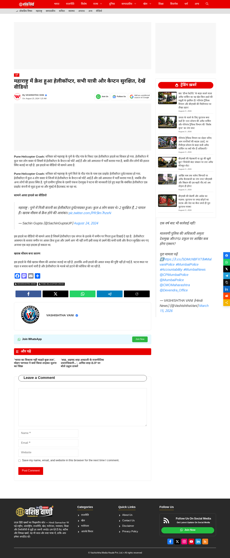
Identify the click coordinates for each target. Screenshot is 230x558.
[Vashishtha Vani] (26, 4)
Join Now (140, 339)
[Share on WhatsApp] (226, 262)
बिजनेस (174, 4)
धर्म (186, 4)
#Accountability (171, 270)
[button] (207, 4)
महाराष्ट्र (39, 11)
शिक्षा (160, 4)
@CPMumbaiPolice (174, 275)
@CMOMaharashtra (175, 285)
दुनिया (112, 4)
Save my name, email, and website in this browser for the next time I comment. (70, 460)
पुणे (16, 75)
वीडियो (99, 11)
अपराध (81, 11)
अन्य (197, 4)
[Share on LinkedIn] (226, 289)
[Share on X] (226, 269)
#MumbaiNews (194, 270)
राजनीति (70, 4)
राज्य (95, 4)
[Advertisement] (82, 45)
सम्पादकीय (127, 4)
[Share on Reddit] (226, 296)
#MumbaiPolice (187, 265)
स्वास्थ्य (72, 11)
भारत (56, 4)
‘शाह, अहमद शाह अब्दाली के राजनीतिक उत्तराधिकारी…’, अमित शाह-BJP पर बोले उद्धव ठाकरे (82, 363)
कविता (62, 11)
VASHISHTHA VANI (35, 95)
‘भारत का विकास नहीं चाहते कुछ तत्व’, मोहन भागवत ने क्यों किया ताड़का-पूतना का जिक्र (35, 363)
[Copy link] (226, 282)
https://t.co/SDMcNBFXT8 (184, 259)
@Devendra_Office (174, 290)
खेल (145, 4)
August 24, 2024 (86, 223)
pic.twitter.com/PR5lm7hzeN (90, 213)
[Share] (226, 302)
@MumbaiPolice (172, 280)
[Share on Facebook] (226, 255)
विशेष (84, 4)
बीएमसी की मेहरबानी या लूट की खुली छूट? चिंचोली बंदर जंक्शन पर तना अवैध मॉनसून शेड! (195, 162)
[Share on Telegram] (226, 275)
